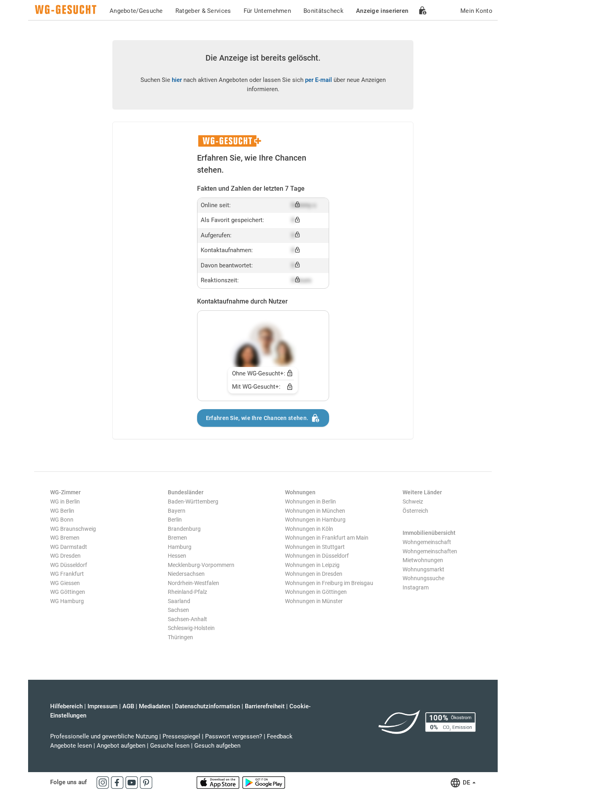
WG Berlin (62, 511)
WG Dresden (65, 555)
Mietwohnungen (423, 560)
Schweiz (413, 501)
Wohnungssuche (423, 578)
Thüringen (180, 637)
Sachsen (178, 610)
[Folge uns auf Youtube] (132, 782)
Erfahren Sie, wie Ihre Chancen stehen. (257, 418)
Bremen (177, 537)
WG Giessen (65, 583)
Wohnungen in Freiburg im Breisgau (329, 583)
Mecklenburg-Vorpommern (201, 565)
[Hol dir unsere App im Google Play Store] (264, 782)
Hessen (177, 555)
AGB (128, 706)
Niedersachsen (186, 574)
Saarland (179, 601)
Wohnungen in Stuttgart (315, 547)
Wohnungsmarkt (423, 569)
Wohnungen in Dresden (313, 574)
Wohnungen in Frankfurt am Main (326, 537)
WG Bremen (64, 537)
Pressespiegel (181, 736)
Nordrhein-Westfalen (193, 583)
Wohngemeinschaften (430, 551)
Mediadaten (154, 706)
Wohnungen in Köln (309, 529)
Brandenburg (184, 529)
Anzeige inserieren (382, 10)
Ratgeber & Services (203, 10)
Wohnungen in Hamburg (315, 519)
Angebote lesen (71, 745)
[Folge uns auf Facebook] (118, 782)
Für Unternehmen (267, 10)
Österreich (415, 511)
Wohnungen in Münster (314, 601)
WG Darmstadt (68, 547)
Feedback (280, 736)
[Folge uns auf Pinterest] (146, 782)
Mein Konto (476, 10)
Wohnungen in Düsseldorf (317, 555)
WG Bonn (61, 519)
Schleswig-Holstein (191, 628)
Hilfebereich (66, 706)
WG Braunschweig (73, 529)
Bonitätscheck (323, 10)
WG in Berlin (65, 501)
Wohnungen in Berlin (310, 501)
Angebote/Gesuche (136, 10)
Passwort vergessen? (233, 736)
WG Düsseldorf (68, 565)
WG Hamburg (67, 601)
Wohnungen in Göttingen (316, 592)
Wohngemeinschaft (427, 542)
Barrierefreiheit (265, 706)
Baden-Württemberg (193, 501)
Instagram (416, 587)
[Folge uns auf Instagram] (103, 782)
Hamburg (179, 547)
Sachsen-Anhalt (187, 619)
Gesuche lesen (169, 745)
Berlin (175, 519)
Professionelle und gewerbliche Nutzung (104, 736)
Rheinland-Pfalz (187, 592)
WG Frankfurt (67, 574)
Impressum (102, 706)
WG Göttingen (67, 592)
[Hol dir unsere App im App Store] (219, 782)
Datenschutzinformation (207, 706)
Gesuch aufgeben (217, 745)
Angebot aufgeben (121, 745)
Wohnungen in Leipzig (312, 565)
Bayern (176, 511)
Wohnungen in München (315, 511)
